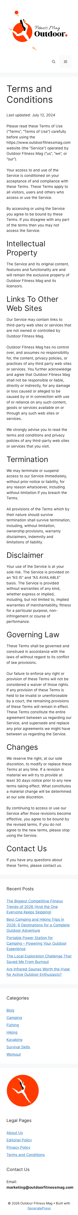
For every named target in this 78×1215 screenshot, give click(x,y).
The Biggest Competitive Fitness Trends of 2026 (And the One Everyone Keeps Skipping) (34, 906)
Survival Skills (18, 1047)
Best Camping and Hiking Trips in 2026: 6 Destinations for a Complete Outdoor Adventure (38, 925)
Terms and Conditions (25, 1155)
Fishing (12, 1025)
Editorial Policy (19, 1140)
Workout (13, 1054)
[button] (54, 61)
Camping (14, 1018)
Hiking (11, 1032)
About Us (14, 1133)
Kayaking (14, 1040)
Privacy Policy (18, 1147)
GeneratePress (39, 1208)
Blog (10, 1010)
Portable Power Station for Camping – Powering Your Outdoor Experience (36, 943)
